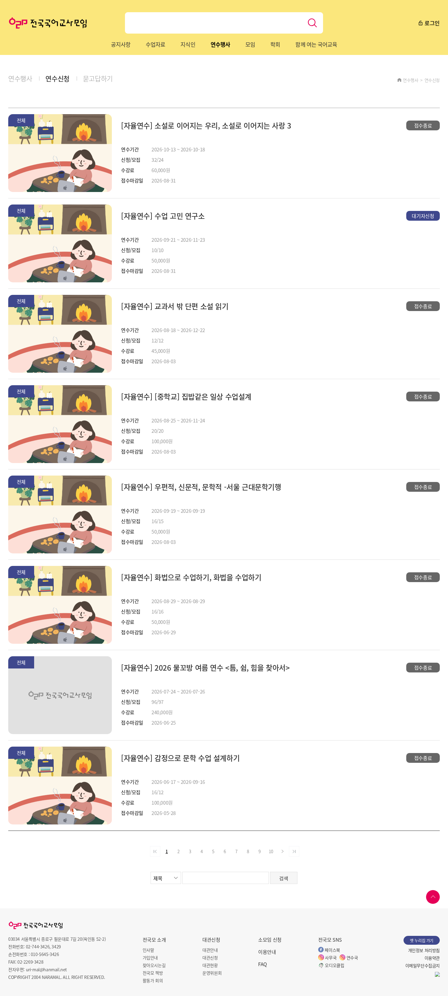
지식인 (187, 44)
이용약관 (432, 958)
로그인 (431, 23)
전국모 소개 (154, 939)
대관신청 (211, 939)
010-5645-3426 (45, 954)
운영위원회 (212, 973)
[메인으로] (47, 22)
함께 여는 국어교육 (316, 44)
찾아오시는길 (154, 965)
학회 (275, 44)
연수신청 (57, 78)
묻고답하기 (98, 78)
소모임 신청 (270, 939)
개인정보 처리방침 (424, 950)
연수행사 (220, 44)
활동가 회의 (153, 980)
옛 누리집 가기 (421, 940)
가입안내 (150, 957)
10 (271, 851)
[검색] (312, 23)
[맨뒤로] (294, 851)
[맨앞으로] (155, 851)
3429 (56, 946)
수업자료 (155, 44)
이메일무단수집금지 (422, 965)
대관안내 (210, 950)
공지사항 (120, 44)
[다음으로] (282, 851)
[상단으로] (433, 897)
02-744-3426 (38, 946)
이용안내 (267, 951)
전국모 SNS (330, 939)
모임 (250, 44)
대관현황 (210, 965)
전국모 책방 (153, 973)
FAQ (262, 964)
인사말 (148, 950)
